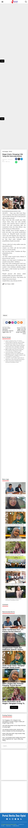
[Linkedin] (15, 322)
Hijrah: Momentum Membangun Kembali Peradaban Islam (13, 361)
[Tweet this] (19, 159)
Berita (3, 161)
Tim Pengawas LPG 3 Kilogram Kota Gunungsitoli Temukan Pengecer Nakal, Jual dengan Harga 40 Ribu (13, 721)
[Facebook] (6, 322)
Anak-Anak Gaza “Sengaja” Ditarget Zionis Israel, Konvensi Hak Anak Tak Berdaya (14, 347)
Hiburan (5, 315)
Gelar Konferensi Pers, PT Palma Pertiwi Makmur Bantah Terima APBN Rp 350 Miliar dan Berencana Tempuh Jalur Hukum (15, 341)
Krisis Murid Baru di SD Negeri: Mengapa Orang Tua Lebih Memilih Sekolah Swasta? (14, 353)
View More (14, 707)
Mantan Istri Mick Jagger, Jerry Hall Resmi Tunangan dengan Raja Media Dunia (21, 330)
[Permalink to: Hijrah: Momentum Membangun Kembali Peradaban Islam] (15, 591)
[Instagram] (12, 322)
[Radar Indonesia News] (14, 1)
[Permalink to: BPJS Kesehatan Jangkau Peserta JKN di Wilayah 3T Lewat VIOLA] (15, 562)
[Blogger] (18, 322)
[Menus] (2, 2)
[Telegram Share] (21, 159)
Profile (2, 825)
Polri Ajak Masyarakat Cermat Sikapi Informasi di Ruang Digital (14, 726)
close (2, 61)
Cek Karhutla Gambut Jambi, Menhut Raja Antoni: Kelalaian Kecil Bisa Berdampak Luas (13, 730)
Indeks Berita (16, 825)
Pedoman (8, 825)
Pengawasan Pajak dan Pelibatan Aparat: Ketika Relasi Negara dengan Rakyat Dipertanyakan (15, 344)
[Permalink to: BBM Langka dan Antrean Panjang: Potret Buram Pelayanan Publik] (15, 532)
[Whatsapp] (16, 162)
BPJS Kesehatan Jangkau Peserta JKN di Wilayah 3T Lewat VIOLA (15, 355)
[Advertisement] (9, 33)
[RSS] (21, 322)
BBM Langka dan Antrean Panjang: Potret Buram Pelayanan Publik (14, 350)
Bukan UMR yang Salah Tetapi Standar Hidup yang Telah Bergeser (13, 734)
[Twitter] (9, 322)
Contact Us (21, 824)
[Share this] (16, 159)
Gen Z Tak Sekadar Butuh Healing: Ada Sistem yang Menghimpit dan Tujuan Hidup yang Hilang (14, 739)
